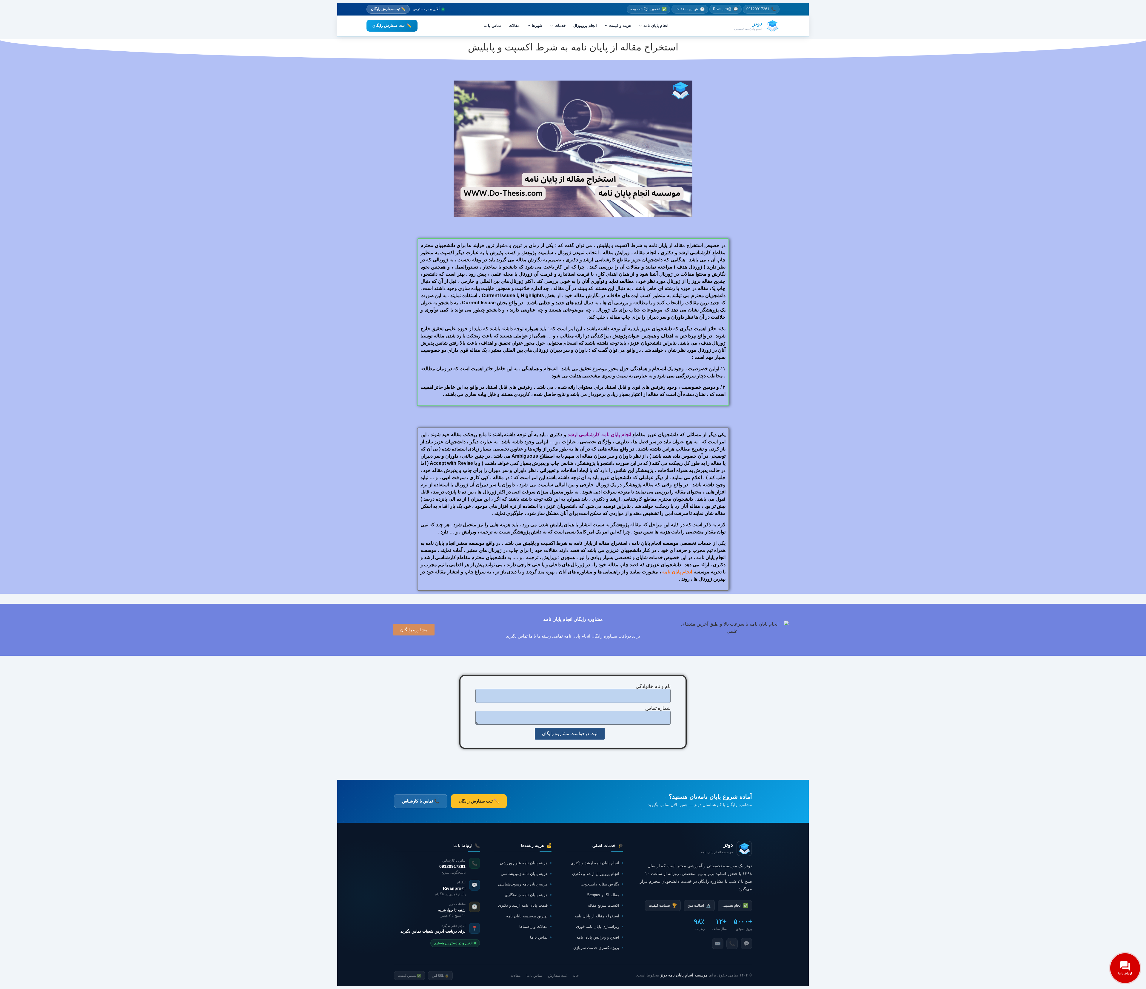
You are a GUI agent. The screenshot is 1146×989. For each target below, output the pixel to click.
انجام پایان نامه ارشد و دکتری (595, 863)
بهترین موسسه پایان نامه (527, 916)
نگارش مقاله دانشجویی (599, 884)
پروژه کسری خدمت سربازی (596, 947)
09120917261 (761, 9)
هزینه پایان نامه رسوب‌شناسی (523, 884)
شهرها (537, 25)
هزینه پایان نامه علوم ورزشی (524, 863)
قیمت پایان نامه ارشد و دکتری (523, 905)
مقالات (514, 25)
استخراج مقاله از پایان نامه (597, 916)
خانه (576, 975)
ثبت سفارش (557, 975)
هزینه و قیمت (620, 25)
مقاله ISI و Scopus (603, 895)
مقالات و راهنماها (533, 926)
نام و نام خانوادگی (653, 686)
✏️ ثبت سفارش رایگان (388, 9)
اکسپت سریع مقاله (603, 905)
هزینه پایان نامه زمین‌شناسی (524, 873)
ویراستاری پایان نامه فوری (597, 926)
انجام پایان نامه (655, 25)
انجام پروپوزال (585, 25)
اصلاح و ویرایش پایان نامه (598, 937)
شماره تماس (658, 708)
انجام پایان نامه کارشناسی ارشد (600, 434)
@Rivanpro (725, 9)
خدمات (560, 25)
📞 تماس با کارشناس (420, 801)
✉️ (718, 943)
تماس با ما (492, 25)
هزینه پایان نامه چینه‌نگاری (526, 895)
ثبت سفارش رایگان (392, 25)
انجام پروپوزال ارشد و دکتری (595, 873)
